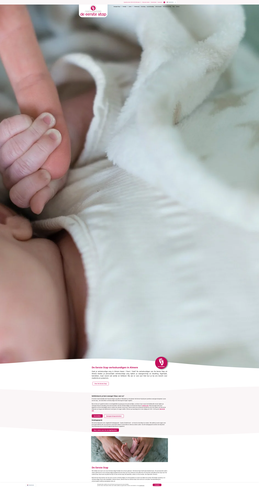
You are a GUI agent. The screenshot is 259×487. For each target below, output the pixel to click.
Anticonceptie (158, 6)
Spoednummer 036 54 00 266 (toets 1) (132, 2)
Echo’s (130, 6)
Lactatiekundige (150, 6)
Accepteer (157, 485)
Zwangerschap (117, 6)
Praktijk (124, 6)
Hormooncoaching (167, 6)
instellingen (141, 485)
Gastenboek (153, 2)
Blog (173, 6)
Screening (143, 6)
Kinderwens (136, 6)
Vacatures (160, 2)
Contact (177, 6)
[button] (164, 2)
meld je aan (145, 405)
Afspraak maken (146, 2)
